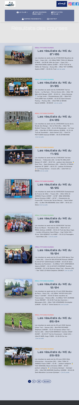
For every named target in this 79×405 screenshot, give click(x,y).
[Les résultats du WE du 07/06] (18, 55)
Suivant (47, 381)
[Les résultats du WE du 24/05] (18, 120)
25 (39, 381)
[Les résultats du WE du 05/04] (18, 322)
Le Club (23, 12)
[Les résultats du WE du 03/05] (18, 222)
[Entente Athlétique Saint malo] (10, 5)
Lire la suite (61, 69)
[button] (27, 12)
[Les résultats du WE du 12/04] (18, 288)
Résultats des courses (44, 47)
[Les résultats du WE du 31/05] (18, 87)
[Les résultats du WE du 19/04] (18, 254)
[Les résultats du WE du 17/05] (18, 154)
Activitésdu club (57, 13)
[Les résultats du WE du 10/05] (18, 188)
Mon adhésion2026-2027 (39, 13)
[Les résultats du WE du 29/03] (18, 356)
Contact (53, 19)
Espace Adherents (32, 19)
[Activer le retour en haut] (75, 401)
